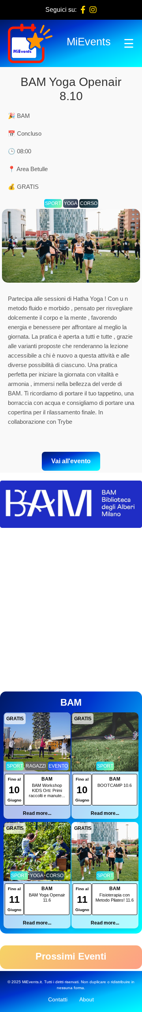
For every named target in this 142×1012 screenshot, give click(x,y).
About (86, 999)
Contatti (57, 999)
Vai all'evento (71, 461)
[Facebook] (83, 10)
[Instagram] (93, 10)
